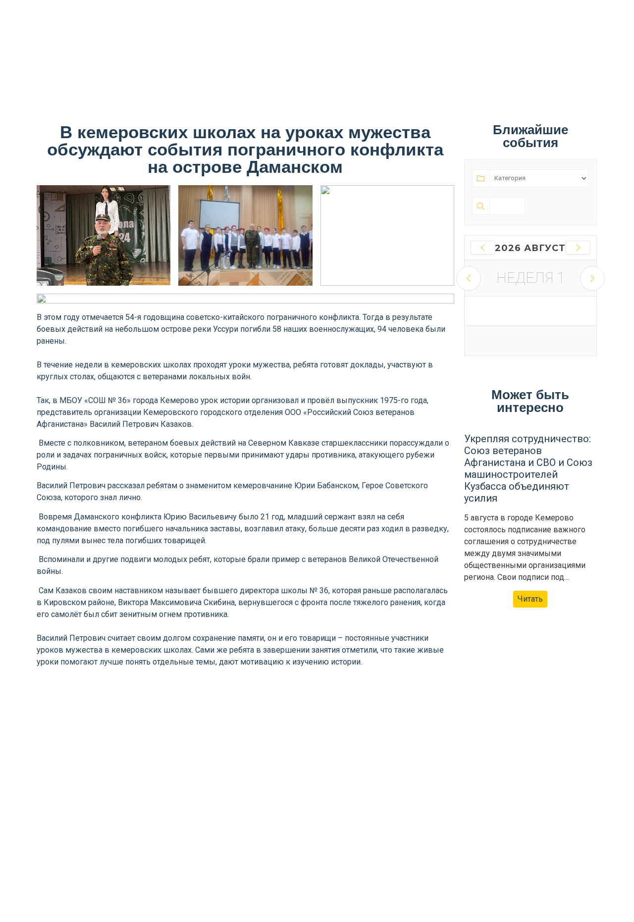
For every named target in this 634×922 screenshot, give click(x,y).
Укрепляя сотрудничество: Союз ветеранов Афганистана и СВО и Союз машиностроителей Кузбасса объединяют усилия (528, 468)
